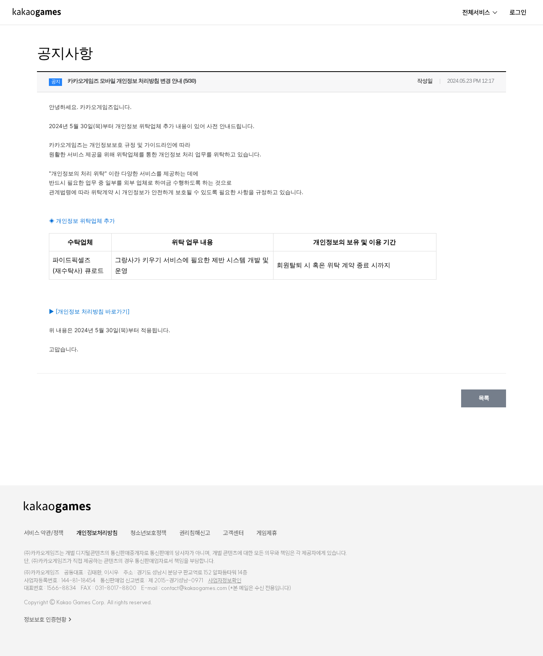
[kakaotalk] (515, 506)
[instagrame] (494, 506)
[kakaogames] (37, 12)
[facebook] (452, 506)
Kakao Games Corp (80, 602)
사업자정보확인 (224, 580)
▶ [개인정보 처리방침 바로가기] (89, 311)
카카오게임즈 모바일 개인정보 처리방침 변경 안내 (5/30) (132, 81)
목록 (484, 398)
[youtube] (472, 506)
